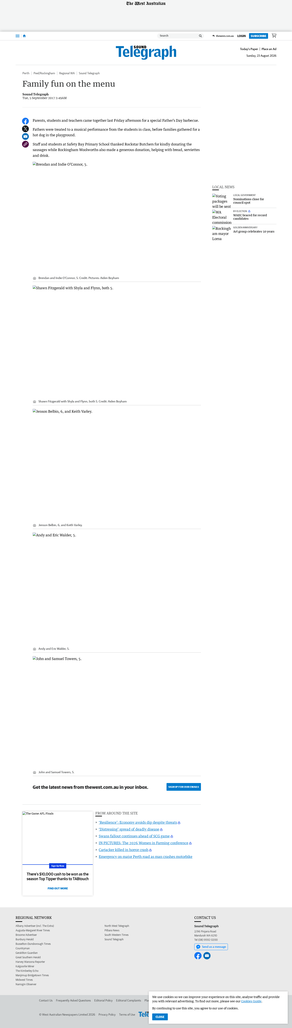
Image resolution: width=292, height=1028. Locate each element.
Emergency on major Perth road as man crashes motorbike (145, 856)
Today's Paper (249, 48)
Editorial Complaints (128, 1000)
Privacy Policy (107, 1014)
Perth (25, 73)
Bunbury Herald (25, 939)
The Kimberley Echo (27, 970)
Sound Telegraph (89, 73)
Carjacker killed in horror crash (123, 850)
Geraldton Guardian (27, 952)
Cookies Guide (251, 1001)
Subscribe (258, 36)
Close (160, 1017)
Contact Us (46, 1000)
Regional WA (67, 73)
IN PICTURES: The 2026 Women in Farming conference (143, 843)
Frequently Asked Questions (73, 1000)
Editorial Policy (103, 1000)
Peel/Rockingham (44, 73)
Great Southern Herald (28, 957)
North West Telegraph (117, 925)
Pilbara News (112, 930)
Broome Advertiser (26, 934)
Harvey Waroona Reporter (30, 961)
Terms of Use (127, 1014)
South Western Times (116, 934)
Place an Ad (269, 48)
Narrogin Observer (26, 984)
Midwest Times (24, 979)
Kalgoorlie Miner (25, 966)
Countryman (23, 948)
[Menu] (17, 36)
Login (241, 36)
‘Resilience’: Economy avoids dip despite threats (138, 822)
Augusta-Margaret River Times (33, 930)
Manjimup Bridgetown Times (32, 975)
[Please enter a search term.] (200, 36)
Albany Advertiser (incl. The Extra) (35, 925)
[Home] (24, 36)
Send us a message (214, 946)
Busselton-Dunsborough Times (33, 943)
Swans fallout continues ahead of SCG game (134, 836)
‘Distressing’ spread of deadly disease (129, 829)
